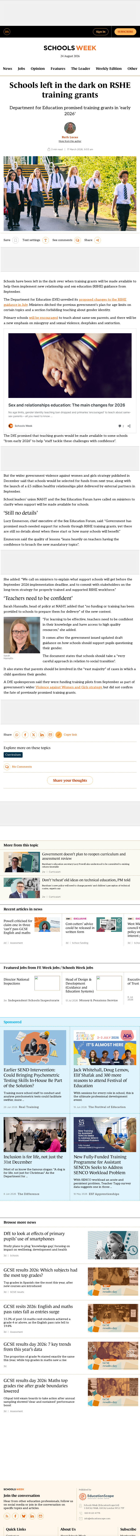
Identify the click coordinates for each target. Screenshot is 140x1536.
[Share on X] (33, 735)
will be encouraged (43, 318)
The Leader (80, 69)
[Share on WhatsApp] (16, 735)
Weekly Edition (109, 69)
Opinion (38, 69)
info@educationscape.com (97, 1518)
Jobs (21, 69)
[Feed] (7, 1516)
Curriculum (13, 755)
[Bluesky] (23, 1516)
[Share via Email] (50, 735)
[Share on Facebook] (25, 735)
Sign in (100, 31)
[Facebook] (15, 1516)
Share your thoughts (70, 780)
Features (58, 69)
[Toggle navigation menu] (7, 31)
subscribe (125, 31)
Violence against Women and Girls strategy (69, 687)
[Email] (40, 1516)
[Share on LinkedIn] (42, 735)
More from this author (70, 141)
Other (132, 69)
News (7, 69)
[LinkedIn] (32, 1516)
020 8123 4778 (92, 1513)
